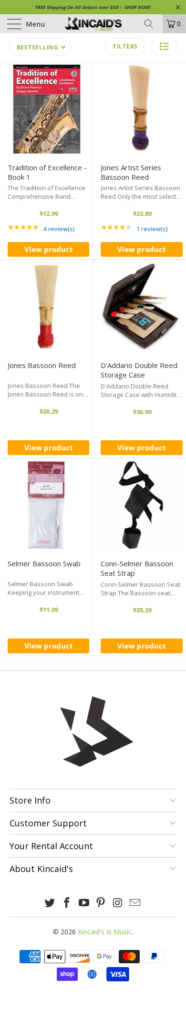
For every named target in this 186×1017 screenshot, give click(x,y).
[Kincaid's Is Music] (93, 23)
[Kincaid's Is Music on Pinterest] (101, 903)
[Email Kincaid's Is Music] (135, 903)
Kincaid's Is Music (105, 931)
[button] (164, 46)
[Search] (152, 23)
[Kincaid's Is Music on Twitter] (50, 903)
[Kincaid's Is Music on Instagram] (118, 903)
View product (48, 249)
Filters (125, 46)
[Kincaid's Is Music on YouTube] (84, 903)
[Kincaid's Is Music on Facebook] (67, 903)
